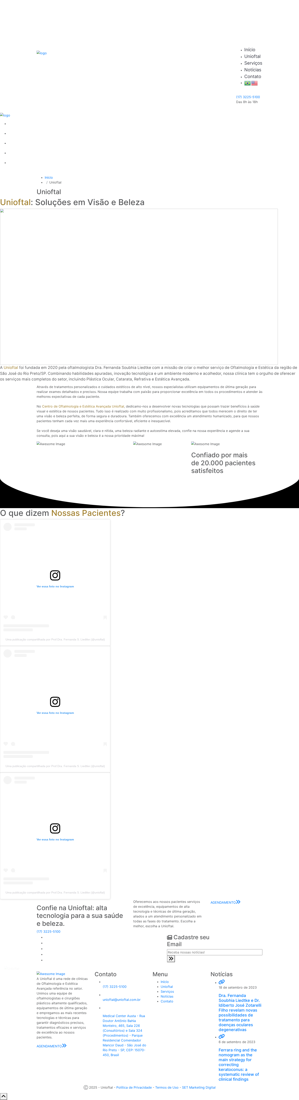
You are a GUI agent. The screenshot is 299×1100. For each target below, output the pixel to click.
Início (249, 49)
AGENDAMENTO (249, 24)
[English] (254, 83)
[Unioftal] (42, 53)
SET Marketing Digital (199, 1087)
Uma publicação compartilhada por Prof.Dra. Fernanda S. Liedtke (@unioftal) (55, 639)
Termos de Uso (167, 1087)
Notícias (252, 69)
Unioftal (252, 56)
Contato (252, 76)
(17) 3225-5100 (248, 97)
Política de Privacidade (134, 1087)
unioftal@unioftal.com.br (122, 1000)
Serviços (253, 63)
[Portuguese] (247, 83)
